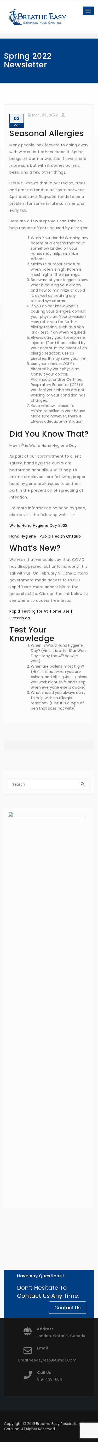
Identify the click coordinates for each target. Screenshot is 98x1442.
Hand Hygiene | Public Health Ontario (45, 536)
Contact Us (67, 1307)
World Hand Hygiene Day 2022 (38, 525)
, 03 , (45, 115)
